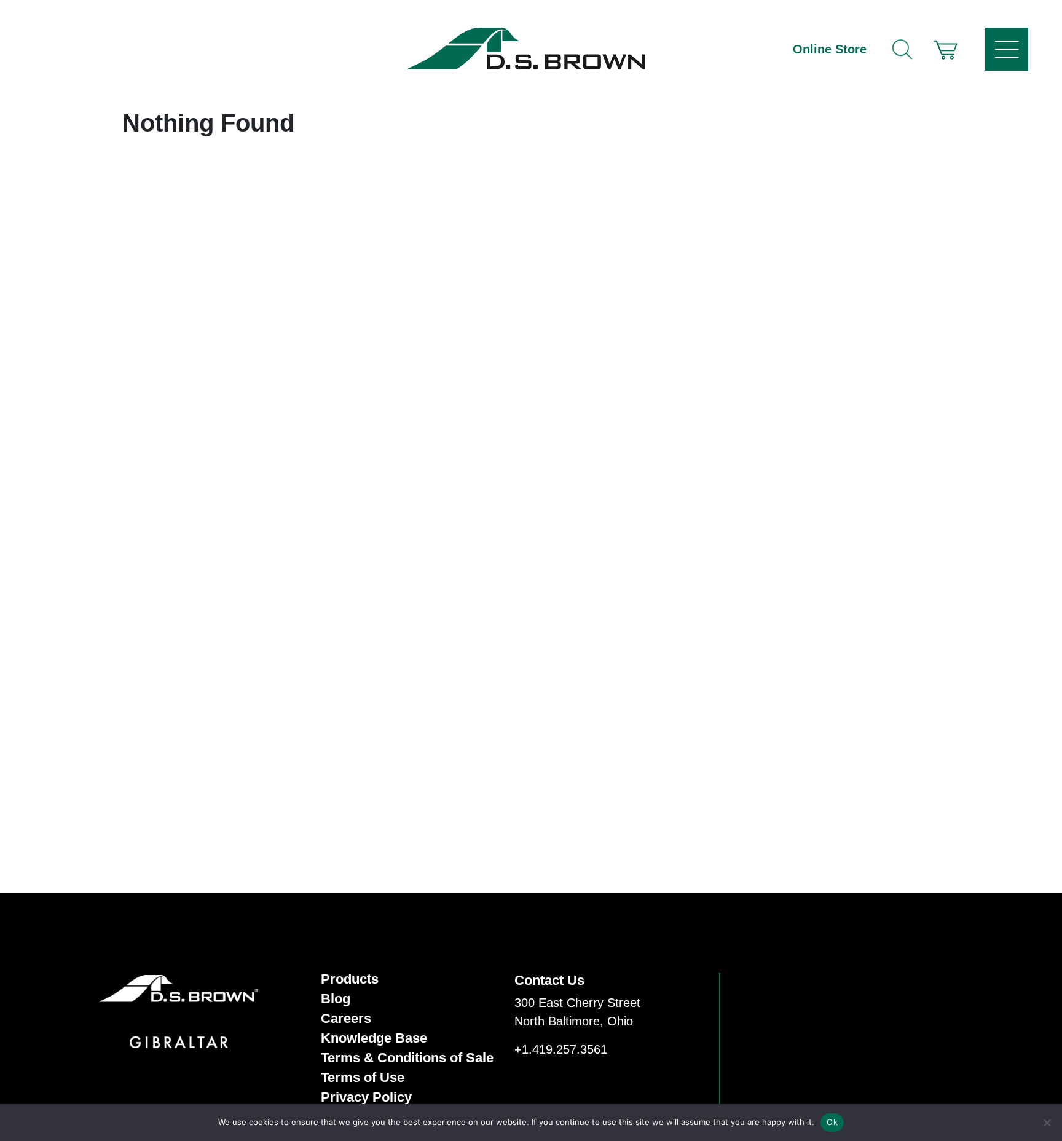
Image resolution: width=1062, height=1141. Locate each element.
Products (350, 979)
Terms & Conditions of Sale (407, 1058)
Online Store (830, 49)
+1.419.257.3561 (560, 1049)
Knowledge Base (374, 1038)
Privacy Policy (366, 1097)
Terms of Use (362, 1077)
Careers (346, 1018)
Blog (335, 999)
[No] (1046, 1122)
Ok (832, 1122)
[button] (945, 49)
